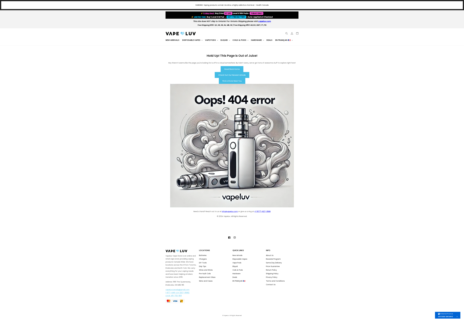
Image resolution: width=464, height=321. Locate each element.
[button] (192, 40)
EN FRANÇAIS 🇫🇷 (238, 281)
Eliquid (235, 266)
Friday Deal (208, 13)
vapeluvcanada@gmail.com (177, 289)
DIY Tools (203, 263)
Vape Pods (236, 263)
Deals (234, 277)
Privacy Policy (271, 277)
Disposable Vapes (239, 259)
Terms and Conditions (275, 281)
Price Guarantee (273, 266)
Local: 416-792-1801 (174, 295)
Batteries (203, 256)
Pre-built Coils (205, 273)
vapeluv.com (264, 21)
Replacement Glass (207, 277)
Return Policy (271, 270)
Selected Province (447, 314)
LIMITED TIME (200, 17)
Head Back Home (232, 69)
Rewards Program (273, 259)
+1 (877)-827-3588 (262, 211)
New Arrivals (237, 256)
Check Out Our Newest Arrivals (232, 75)
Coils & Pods (237, 270)
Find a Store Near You (232, 81)
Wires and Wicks (206, 270)
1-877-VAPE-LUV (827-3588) (177, 292)
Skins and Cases (206, 281)
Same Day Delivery (274, 263)
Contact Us (271, 284)
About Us (269, 256)
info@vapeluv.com (230, 211)
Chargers (203, 259)
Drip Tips (202, 266)
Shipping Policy (272, 273)
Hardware (236, 273)
